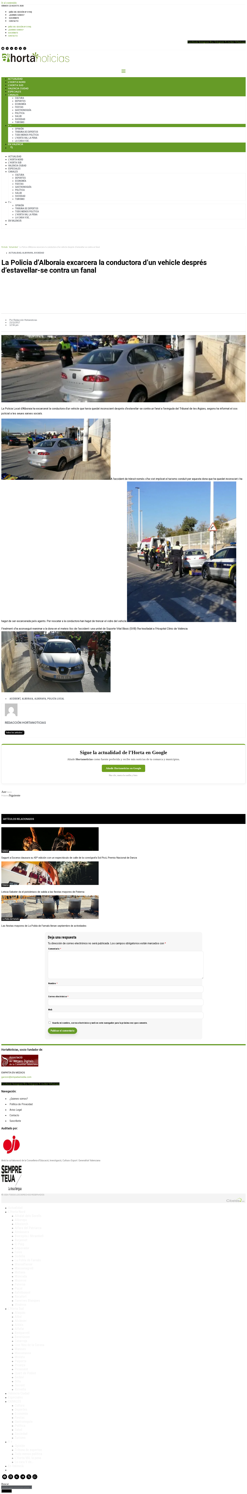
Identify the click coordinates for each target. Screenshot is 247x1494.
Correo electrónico (58, 996)
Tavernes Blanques (27, 1300)
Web (50, 1009)
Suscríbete (14, 18)
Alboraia (27, 698)
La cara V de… (22, 141)
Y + (10, 125)
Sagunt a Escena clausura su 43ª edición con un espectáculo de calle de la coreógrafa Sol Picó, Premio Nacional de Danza (69, 857)
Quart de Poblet (25, 1373)
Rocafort (21, 1296)
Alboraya (27, 253)
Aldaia (19, 1325)
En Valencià (15, 144)
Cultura (19, 98)
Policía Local (55, 698)
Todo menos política (27, 134)
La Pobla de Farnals (10, 919)
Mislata (20, 1357)
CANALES (14, 1401)
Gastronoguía (23, 110)
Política (20, 113)
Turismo (19, 122)
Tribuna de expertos (26, 131)
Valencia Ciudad (18, 88)
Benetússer (22, 1337)
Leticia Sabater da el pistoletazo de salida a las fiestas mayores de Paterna (42, 891)
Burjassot (21, 1240)
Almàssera (22, 1232)
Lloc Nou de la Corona (29, 1345)
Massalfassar (24, 1264)
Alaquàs (20, 1313)
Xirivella (20, 1389)
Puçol (18, 1288)
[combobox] (16, 1487)
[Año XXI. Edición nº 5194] (20, 12)
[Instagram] (7, 48)
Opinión (19, 128)
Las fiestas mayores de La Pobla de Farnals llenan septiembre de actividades (43, 925)
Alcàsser (21, 1321)
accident (15, 698)
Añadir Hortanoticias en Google (123, 768)
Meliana (20, 1272)
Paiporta (20, 1361)
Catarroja (21, 1341)
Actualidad (15, 78)
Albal (18, 1317)
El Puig (19, 1244)
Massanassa (23, 1353)
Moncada (21, 1276)
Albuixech (21, 1224)
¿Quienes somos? (17, 15)
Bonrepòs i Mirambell (29, 1236)
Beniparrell (22, 1333)
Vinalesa (20, 1305)
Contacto (13, 21)
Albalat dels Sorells (28, 1216)
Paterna (5, 885)
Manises (20, 1349)
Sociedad (20, 119)
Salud (18, 116)
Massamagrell (24, 1268)
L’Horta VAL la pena (28, 1458)
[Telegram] (15, 48)
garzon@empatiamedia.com (16, 1077)
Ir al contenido (9, 2)
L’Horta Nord (17, 82)
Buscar (11, 147)
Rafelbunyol (22, 1292)
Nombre (53, 983)
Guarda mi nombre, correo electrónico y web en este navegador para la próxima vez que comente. (100, 1023)
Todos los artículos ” (15, 732)
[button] (123, 281)
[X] (20, 48)
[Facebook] (2, 48)
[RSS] (11, 48)
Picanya (20, 1365)
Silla (18, 1381)
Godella (20, 1256)
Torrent (20, 1385)
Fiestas (19, 107)
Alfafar (19, 1329)
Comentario (54, 948)
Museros (20, 1280)
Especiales (14, 91)
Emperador (22, 1248)
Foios (18, 1252)
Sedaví (19, 1377)
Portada (4, 247)
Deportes (20, 101)
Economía (20, 104)
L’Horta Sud (15, 85)
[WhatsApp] (24, 48)
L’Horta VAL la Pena (26, 138)
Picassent (21, 1369)
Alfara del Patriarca (28, 1228)
